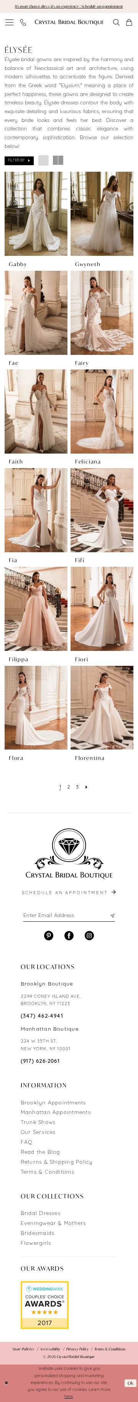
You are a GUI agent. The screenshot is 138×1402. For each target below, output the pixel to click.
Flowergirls (36, 1243)
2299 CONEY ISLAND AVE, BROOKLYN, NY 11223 (51, 1000)
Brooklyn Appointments (53, 1103)
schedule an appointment (66, 893)
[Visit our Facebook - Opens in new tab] (69, 935)
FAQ (27, 1142)
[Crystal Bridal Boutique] (69, 22)
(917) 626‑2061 (40, 1061)
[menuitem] (9, 22)
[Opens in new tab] (45, 1305)
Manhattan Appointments (56, 1112)
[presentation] (36, 214)
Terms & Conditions (47, 1172)
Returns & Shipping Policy (57, 1162)
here (68, 1397)
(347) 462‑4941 (42, 1016)
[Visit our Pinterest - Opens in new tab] (48, 935)
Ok (131, 1383)
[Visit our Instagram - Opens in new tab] (89, 935)
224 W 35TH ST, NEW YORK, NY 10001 (46, 1045)
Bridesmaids (38, 1233)
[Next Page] (86, 787)
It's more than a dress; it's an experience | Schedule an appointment (69, 6)
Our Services (38, 1132)
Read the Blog (40, 1152)
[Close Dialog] (6, 1383)
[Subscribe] (112, 916)
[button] (9, 22)
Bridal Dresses (41, 1213)
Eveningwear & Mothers (53, 1223)
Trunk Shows (38, 1122)
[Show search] (116, 22)
